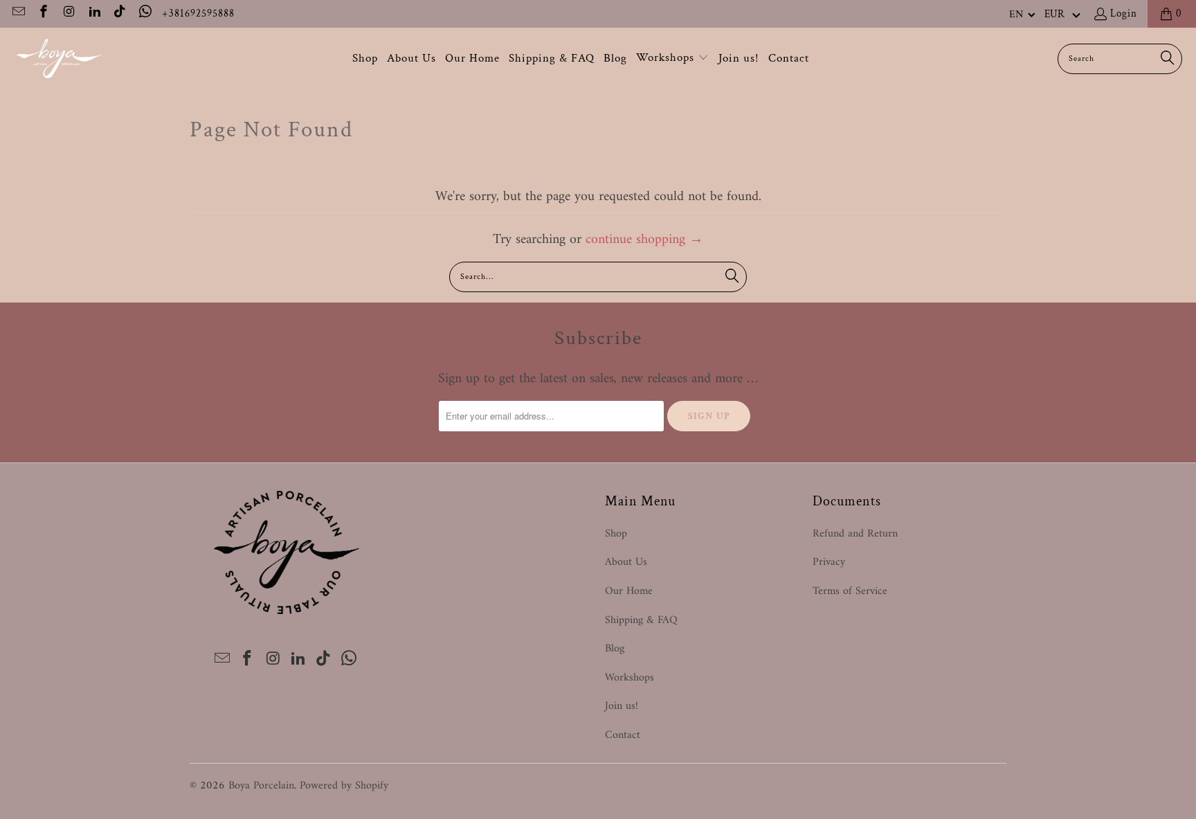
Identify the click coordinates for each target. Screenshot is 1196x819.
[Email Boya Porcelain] (17, 13)
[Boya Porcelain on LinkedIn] (94, 13)
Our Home (629, 591)
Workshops (629, 677)
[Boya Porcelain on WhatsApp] (144, 13)
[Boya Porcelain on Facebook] (43, 13)
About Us (626, 562)
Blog (614, 648)
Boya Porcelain (261, 785)
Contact (622, 735)
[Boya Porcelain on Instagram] (68, 13)
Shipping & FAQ (641, 620)
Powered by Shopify (344, 785)
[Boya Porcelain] (59, 58)
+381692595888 (198, 13)
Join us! (621, 706)
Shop (616, 533)
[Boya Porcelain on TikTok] (119, 13)
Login (1123, 13)
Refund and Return (855, 533)
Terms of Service (850, 591)
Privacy (829, 562)
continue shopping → (644, 240)
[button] (1022, 13)
